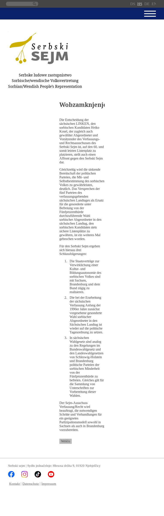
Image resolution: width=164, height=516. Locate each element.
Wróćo (65, 441)
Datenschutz (30, 483)
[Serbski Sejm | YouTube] (51, 476)
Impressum (48, 483)
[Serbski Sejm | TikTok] (38, 476)
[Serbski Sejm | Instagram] (24, 476)
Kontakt (14, 483)
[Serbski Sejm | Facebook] (11, 476)
